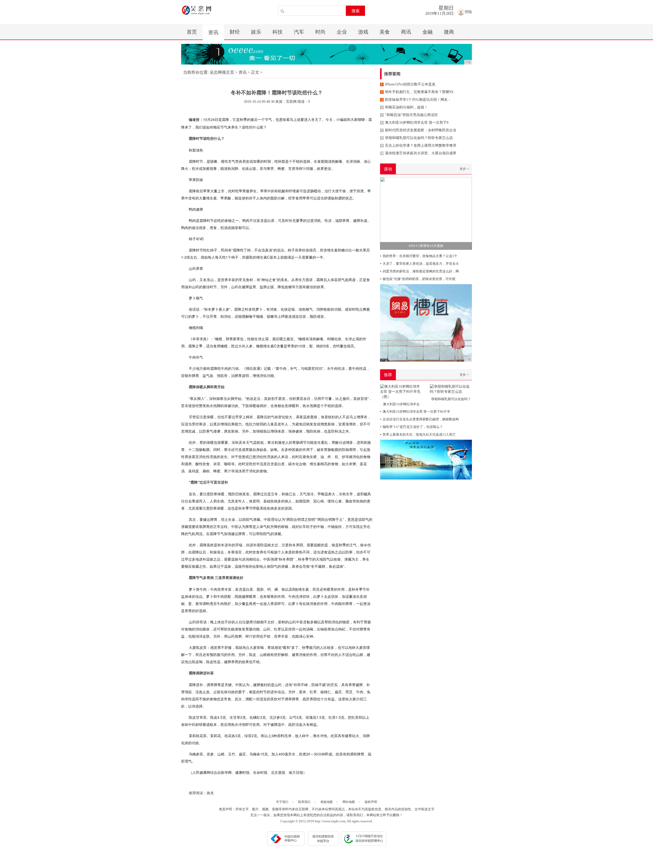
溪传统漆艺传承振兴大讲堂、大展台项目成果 (418, 153)
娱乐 (256, 32)
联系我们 (304, 802)
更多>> (464, 169)
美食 (385, 32)
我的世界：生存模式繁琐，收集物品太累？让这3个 (418, 256)
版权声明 (371, 802)
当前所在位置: (196, 72)
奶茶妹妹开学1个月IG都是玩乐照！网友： (416, 100)
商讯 (406, 32)
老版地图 (326, 802)
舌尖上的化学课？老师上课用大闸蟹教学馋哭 (418, 145)
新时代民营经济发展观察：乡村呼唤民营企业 (418, 130)
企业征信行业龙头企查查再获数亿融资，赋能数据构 (419, 419)
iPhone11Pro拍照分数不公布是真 (408, 84)
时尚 (320, 32)
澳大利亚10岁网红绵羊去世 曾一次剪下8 (414, 122)
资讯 (213, 32)
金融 (427, 32)
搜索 (355, 11)
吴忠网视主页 (222, 72)
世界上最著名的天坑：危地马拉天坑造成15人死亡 (418, 434)
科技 (277, 32)
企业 (342, 32)
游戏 (363, 32)
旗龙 (210, 793)
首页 (192, 32)
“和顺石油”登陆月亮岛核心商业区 (409, 115)
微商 (449, 32)
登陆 (468, 12)
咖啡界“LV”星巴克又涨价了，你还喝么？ (411, 427)
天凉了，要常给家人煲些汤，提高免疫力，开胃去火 (419, 264)
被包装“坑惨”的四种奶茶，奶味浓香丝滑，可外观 (417, 279)
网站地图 (349, 802)
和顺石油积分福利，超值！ (404, 107)
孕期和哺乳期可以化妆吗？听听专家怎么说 (417, 138)
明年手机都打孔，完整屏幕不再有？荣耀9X (417, 92)
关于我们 (282, 802)
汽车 (299, 32)
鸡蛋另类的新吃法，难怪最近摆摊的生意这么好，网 (419, 271)
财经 (235, 32)
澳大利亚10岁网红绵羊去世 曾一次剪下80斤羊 (415, 411)
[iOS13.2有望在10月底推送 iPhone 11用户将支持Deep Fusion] (426, 213)
